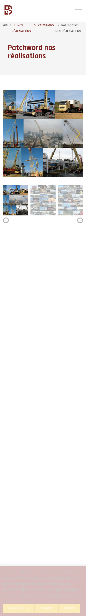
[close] (78, 9)
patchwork (46, 25)
